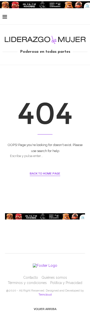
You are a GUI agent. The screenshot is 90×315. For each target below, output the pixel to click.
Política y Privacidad (66, 283)
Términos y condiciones (27, 283)
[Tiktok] (83, 17)
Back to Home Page (45, 173)
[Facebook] (56, 17)
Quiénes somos (54, 278)
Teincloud (45, 294)
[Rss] (77, 17)
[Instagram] (67, 17)
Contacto (30, 278)
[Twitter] (61, 17)
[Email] (72, 17)
